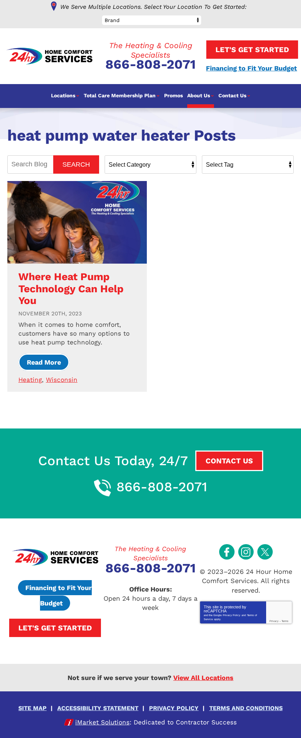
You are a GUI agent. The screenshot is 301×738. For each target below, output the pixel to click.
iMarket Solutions (102, 722)
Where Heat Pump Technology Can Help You (71, 288)
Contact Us (229, 460)
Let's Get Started (252, 49)
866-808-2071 (150, 64)
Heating (30, 379)
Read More (44, 362)
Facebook (227, 552)
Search (76, 164)
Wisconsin (61, 379)
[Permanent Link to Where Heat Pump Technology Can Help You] (77, 222)
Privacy (274, 621)
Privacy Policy (231, 615)
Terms (285, 621)
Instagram (246, 552)
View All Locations (203, 677)
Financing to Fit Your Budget (251, 68)
